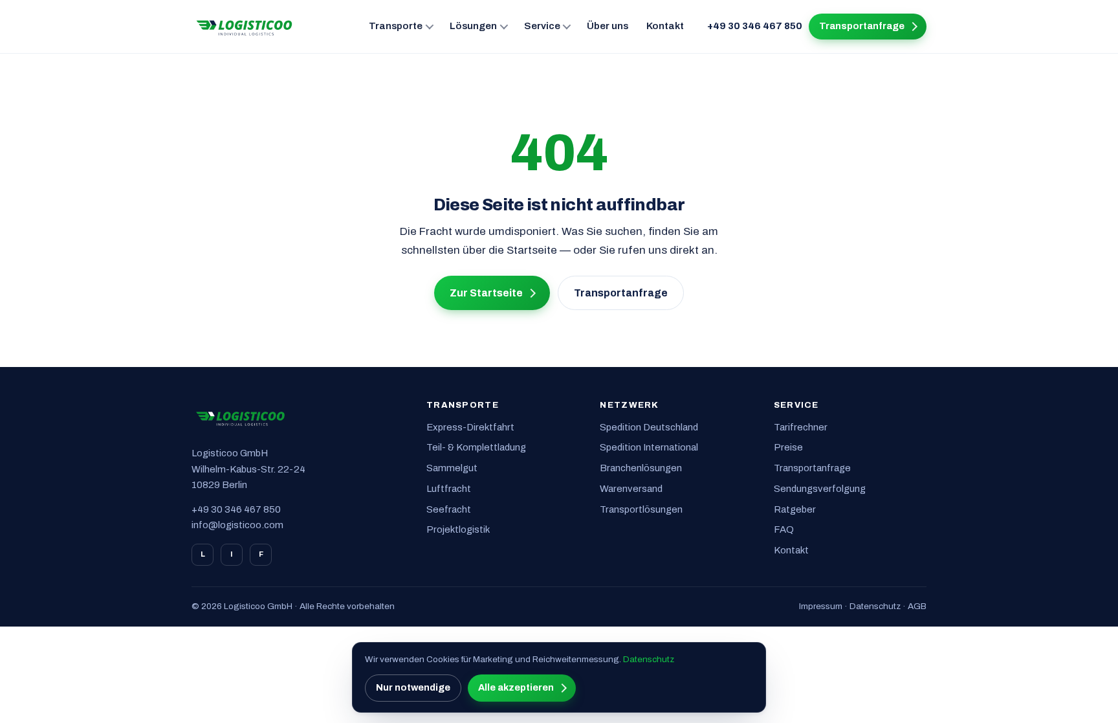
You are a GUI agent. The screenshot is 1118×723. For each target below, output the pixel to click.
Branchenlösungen (641, 468)
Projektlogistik (458, 529)
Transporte (395, 26)
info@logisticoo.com (237, 525)
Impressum (820, 606)
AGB (917, 606)
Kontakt (665, 26)
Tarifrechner (801, 427)
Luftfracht (448, 489)
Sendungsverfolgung (820, 489)
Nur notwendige (413, 687)
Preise (788, 447)
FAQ (784, 529)
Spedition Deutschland (649, 427)
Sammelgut (451, 468)
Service (542, 26)
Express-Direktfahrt (470, 427)
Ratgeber (795, 509)
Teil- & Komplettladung (476, 447)
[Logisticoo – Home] (245, 26)
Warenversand (631, 489)
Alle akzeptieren (516, 687)
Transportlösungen (641, 509)
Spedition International (649, 447)
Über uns (607, 26)
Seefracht (448, 509)
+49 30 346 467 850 (754, 26)
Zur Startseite (486, 292)
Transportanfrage (861, 26)
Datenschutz (875, 606)
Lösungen (473, 26)
